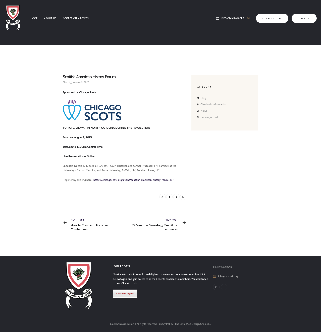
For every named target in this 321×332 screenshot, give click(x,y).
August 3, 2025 (81, 82)
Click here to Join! (125, 293)
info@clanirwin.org (228, 276)
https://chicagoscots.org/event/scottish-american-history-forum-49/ (133, 179)
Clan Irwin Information (213, 104)
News (203, 110)
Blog (65, 82)
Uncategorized (209, 117)
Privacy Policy (165, 323)
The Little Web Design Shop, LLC (193, 323)
